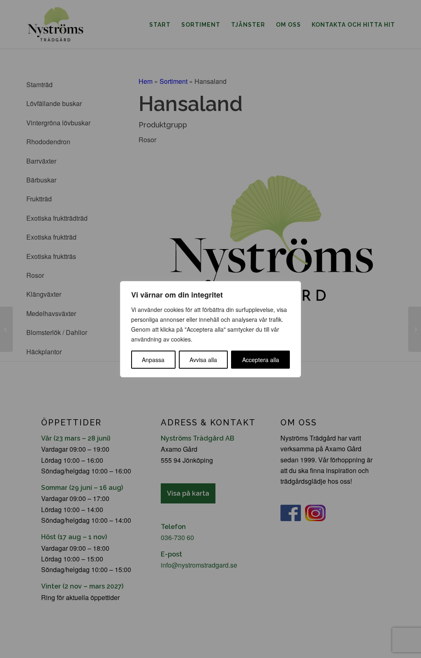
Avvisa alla (203, 360)
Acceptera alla (260, 360)
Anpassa (153, 360)
